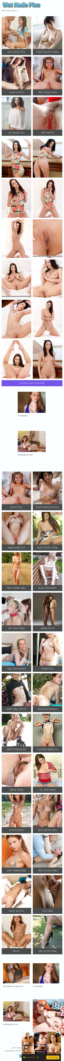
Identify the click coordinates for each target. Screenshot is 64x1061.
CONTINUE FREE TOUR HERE (32, 383)
